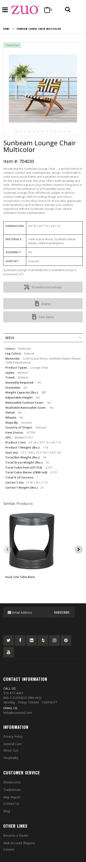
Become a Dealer (15, 835)
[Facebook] (20, 640)
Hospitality (10, 758)
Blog (6, 811)
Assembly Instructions (47, 287)
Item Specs (46, 316)
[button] (16, 131)
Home (6, 29)
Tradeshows (12, 790)
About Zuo (11, 750)
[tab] (43, 337)
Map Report (11, 797)
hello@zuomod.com (17, 713)
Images (46, 303)
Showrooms (12, 782)
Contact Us (11, 803)
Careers (8, 849)
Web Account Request (19, 843)
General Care (12, 744)
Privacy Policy (13, 736)
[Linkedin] (31, 640)
